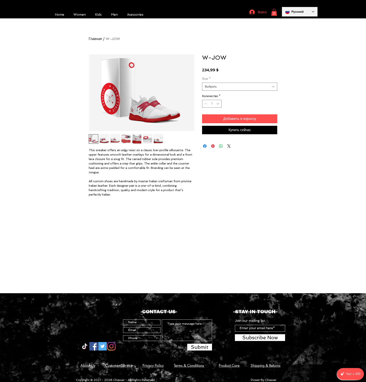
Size (206, 78)
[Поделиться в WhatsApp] (220, 146)
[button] (274, 12)
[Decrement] (205, 103)
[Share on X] (229, 146)
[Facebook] (93, 346)
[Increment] (218, 103)
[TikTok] (84, 346)
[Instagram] (111, 346)
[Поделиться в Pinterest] (212, 146)
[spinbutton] (212, 103)
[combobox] (239, 87)
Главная (95, 39)
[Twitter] (102, 346)
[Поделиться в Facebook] (204, 146)
